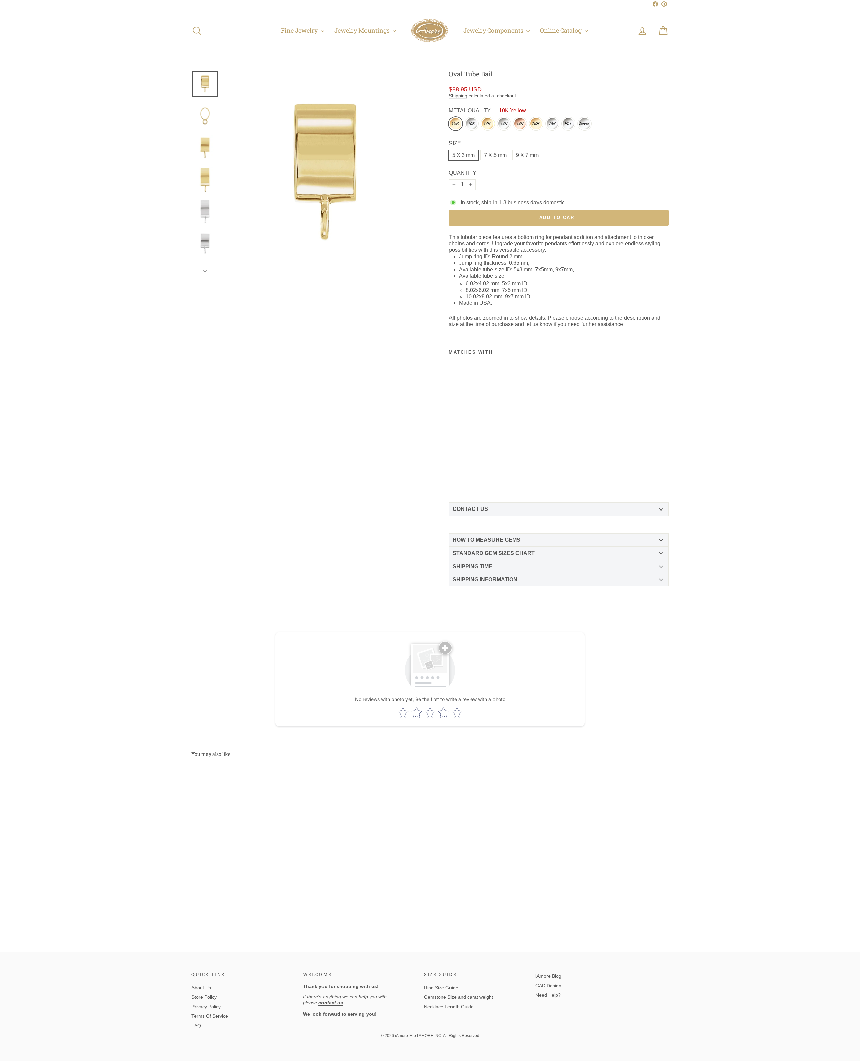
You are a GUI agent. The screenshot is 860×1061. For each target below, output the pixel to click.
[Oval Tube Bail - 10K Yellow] (454, 460)
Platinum (568, 123)
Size (455, 143)
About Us (201, 987)
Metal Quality (487, 110)
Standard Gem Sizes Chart (494, 553)
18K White (552, 123)
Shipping (458, 95)
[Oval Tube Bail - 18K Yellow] (477, 470)
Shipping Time (472, 566)
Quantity (462, 173)
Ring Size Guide (441, 987)
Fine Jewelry (300, 30)
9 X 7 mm (527, 155)
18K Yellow (536, 123)
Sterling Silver (584, 123)
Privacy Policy (206, 1006)
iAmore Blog (548, 976)
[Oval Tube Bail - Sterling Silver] (477, 480)
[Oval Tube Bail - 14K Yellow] (477, 460)
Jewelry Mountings (362, 30)
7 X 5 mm (495, 155)
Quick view (248, 880)
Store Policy (204, 997)
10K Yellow (455, 123)
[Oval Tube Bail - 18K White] (454, 480)
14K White (504, 123)
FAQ (196, 1025)
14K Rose (520, 123)
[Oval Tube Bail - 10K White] (466, 460)
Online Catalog (561, 30)
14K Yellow (487, 123)
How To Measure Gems (486, 540)
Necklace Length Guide (449, 1006)
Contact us (470, 509)
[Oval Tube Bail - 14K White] (454, 470)
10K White (471, 123)
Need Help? (548, 995)
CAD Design (548, 985)
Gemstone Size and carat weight (458, 997)
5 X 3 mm (463, 155)
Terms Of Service (209, 1016)
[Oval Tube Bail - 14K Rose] (466, 470)
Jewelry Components (494, 30)
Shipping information (485, 579)
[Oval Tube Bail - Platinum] (466, 480)
